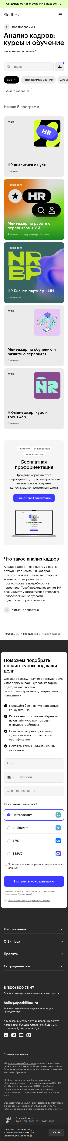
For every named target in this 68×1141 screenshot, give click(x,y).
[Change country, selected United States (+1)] (10, 777)
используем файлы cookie (22, 1063)
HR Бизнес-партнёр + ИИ (31, 291)
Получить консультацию (34, 881)
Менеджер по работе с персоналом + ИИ (29, 226)
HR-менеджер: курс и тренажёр (28, 415)
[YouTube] (21, 1035)
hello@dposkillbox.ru (21, 1003)
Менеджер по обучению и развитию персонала (32, 352)
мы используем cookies (16, 1136)
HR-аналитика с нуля (27, 165)
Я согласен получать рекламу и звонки (29, 900)
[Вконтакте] (6, 1035)
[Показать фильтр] (59, 66)
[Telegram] (13, 1035)
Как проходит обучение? (20, 51)
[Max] (28, 1035)
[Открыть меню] (60, 14)
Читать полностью (25, 609)
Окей (56, 1132)
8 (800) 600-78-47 (19, 987)
